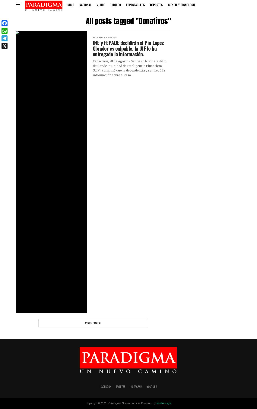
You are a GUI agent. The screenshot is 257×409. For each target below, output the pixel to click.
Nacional (85, 5)
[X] (4, 46)
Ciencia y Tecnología (181, 5)
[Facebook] (4, 23)
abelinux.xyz (164, 403)
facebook (105, 386)
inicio (70, 5)
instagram (136, 386)
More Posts (93, 323)
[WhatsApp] (4, 31)
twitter (120, 386)
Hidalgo (116, 5)
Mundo (101, 5)
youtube (152, 386)
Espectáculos (135, 5)
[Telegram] (4, 38)
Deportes (156, 5)
